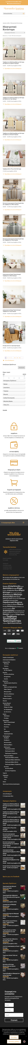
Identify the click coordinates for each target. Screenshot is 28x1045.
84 (19, 358)
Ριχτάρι (5, 606)
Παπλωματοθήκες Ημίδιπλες (12, 759)
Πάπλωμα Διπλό (7, 598)
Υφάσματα (5, 775)
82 (15, 358)
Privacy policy (14, 1041)
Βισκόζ (22, 586)
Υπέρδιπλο (5, 623)
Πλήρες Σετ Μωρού (12, 604)
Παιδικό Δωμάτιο (7, 698)
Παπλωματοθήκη (13, 600)
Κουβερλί (6, 738)
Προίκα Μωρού (7, 703)
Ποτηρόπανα (7, 676)
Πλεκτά (5, 701)
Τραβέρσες (7, 731)
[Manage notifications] (24, 1041)
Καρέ (19, 588)
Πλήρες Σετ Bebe (8, 707)
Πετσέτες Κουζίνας (9, 674)
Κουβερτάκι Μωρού (13, 590)
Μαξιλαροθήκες (8, 597)
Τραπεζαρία (6, 720)
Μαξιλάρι (18, 594)
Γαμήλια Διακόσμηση (8, 657)
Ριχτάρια (6, 718)
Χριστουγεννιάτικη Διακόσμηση (11, 784)
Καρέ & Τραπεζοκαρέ (9, 722)
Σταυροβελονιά (12, 614)
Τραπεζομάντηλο (12, 620)
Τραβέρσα (11, 616)
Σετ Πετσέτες (15, 612)
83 (17, 358)
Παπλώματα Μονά (10, 751)
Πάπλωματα (7, 747)
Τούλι (4, 617)
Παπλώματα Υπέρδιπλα (11, 753)
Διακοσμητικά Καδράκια (9, 659)
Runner (5, 586)
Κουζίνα (5, 672)
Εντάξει (14, 1037)
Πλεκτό (20, 604)
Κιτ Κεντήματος (8, 670)
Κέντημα (14, 588)
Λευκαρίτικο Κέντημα (17, 592)
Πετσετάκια (7, 724)
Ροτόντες (6, 727)
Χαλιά (4, 781)
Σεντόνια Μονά (9, 768)
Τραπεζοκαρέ (10, 618)
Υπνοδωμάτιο (6, 736)
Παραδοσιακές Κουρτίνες (10, 683)
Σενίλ (23, 606)
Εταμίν (6, 777)
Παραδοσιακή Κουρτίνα (12, 602)
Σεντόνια (6, 766)
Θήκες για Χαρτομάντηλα (10, 687)
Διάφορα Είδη (6, 662)
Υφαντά (5, 773)
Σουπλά (6, 614)
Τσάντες (6, 666)
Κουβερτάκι (7, 705)
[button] (12, 68)
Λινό (5, 594)
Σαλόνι (4, 714)
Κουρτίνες (5, 681)
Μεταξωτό (17, 596)
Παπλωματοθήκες (8, 755)
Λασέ (11, 592)
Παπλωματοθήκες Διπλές (11, 757)
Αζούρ (10, 586)
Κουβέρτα (5, 590)
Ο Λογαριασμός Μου (8, 796)
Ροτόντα (10, 606)
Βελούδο (16, 586)
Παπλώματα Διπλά (10, 748)
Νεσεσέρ (6, 664)
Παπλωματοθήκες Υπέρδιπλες (13, 764)
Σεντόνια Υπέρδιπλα (7, 608)
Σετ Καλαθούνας (19, 611)
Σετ (5, 729)
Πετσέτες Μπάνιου (9, 694)
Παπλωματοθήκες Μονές (11, 762)
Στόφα (18, 614)
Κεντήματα (5, 668)
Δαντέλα (7, 588)
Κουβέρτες (6, 740)
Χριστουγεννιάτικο (14, 623)
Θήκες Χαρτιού (8, 689)
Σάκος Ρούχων (17, 606)
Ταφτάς (22, 614)
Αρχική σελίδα (6, 23)
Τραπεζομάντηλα (8, 733)
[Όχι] (26, 1036)
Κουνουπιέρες (7, 742)
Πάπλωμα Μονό (15, 598)
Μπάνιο (5, 685)
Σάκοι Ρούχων (7, 696)
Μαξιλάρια (6, 716)
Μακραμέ (10, 595)
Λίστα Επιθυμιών (7, 793)
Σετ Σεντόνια (21, 612)
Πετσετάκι (5, 604)
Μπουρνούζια (7, 691)
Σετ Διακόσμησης (9, 609)
